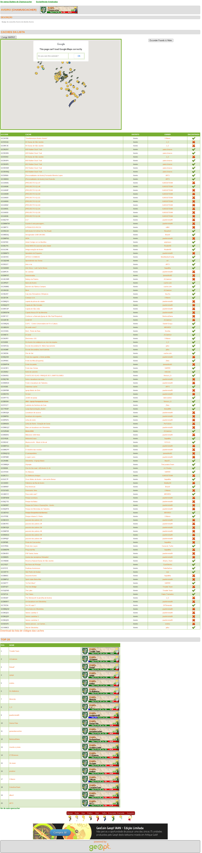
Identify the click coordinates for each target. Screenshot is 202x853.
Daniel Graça (167, 324)
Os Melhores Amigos (32, 475)
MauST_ (168, 461)
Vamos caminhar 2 (32, 620)
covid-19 (28, 320)
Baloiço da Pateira (31, 279)
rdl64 (167, 227)
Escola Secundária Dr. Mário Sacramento (40, 346)
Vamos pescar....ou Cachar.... (36, 624)
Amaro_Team (167, 561)
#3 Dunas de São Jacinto (34, 157)
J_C (167, 142)
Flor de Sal (29, 353)
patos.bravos (167, 149)
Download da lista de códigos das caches (22, 630)
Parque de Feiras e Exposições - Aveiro (39, 505)
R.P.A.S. (168, 442)
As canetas (29, 272)
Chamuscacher (24, 9)
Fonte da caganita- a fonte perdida (37, 357)
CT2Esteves (13, 755)
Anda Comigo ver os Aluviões (35, 242)
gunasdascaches (15, 731)
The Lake (28, 590)
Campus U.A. (30, 298)
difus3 (11, 795)
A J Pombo (167, 468)
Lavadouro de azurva (33, 412)
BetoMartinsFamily (167, 257)
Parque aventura (31, 498)
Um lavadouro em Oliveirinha (35, 601)
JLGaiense (168, 279)
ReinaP (11, 667)
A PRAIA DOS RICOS (33, 227)
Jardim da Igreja (31, 398)
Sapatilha (167, 268)
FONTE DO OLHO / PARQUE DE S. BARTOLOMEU (44, 375)
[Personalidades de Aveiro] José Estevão (40, 179)
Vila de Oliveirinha (31, 627)
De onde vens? (30, 327)
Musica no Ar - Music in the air (36, 442)
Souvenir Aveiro (31, 576)
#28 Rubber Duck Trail (33, 149)
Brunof (167, 235)
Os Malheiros (14, 691)
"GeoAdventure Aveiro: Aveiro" (36, 138)
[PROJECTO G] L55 (32, 212)
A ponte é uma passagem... (35, 223)
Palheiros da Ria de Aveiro (34, 483)
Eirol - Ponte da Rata (32, 331)
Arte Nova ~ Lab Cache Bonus (36, 268)
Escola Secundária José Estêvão (37, 349)
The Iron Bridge (31, 587)
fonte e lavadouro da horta (34, 379)
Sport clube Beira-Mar (33, 579)
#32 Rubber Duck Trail (33, 168)
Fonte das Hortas (31, 368)
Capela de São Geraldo (33, 305)
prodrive (12, 771)
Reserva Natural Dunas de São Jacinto (39, 561)
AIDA (27, 238)
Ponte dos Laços (31, 546)
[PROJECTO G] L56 (32, 216)
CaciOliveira (167, 564)
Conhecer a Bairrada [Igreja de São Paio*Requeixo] (43, 316)
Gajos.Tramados (167, 594)
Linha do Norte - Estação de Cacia (37, 424)
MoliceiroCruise (31, 438)
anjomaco (167, 242)
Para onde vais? (31, 494)
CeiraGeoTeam (14, 787)
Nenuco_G (168, 375)
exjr (167, 572)
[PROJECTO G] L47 (32, 183)
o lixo (27, 446)
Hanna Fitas (13, 723)
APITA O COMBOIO (32, 257)
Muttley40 (167, 483)
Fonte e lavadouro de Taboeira (36, 383)
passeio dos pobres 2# (33, 524)
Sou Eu (167, 294)
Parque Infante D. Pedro (34, 516)
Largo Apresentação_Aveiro (35, 409)
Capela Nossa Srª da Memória (36, 312)
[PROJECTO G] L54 (32, 209)
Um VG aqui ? (30, 605)
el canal (28, 335)
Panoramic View (31, 490)
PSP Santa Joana (31, 553)
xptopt (11, 675)
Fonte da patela (31, 364)
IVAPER (167, 368)
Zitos (167, 361)
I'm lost (27, 394)
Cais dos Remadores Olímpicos (36, 294)
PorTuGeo (167, 424)
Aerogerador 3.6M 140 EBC (35, 235)
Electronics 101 (31, 338)
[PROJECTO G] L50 (32, 194)
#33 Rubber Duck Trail (33, 172)
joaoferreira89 (168, 220)
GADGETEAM (167, 183)
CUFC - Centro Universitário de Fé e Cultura (41, 324)
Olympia (28, 464)
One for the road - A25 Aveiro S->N (37, 468)
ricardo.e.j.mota (14, 747)
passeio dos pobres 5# (33, 535)
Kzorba (167, 331)
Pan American (30, 487)
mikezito (168, 372)
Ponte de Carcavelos (33, 542)
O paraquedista (31, 453)
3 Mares (168, 138)
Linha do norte (30, 420)
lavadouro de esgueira (33, 416)
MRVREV (167, 327)
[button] (40, 63)
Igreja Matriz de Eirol (32, 390)
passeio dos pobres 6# (33, 538)
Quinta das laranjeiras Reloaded (36, 557)
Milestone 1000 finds (32, 435)
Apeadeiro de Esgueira (33, 253)
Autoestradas (30, 275)
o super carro (30, 457)
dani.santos (167, 398)
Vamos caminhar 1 (32, 616)
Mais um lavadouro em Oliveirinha (37, 427)
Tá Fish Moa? (30, 583)
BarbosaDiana (168, 316)
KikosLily (12, 699)
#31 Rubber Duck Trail (33, 164)
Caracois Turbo (167, 546)
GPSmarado (167, 605)
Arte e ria (28, 264)
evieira (167, 624)
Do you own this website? (48, 56)
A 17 (27, 220)
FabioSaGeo (167, 568)
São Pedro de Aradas (33, 572)
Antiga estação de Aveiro (34, 249)
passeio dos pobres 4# (33, 531)
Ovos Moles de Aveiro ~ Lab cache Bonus (40, 479)
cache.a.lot (168, 283)
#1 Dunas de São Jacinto (34, 142)
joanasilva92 (167, 275)
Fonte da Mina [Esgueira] (34, 361)
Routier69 (167, 246)
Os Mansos (29, 472)
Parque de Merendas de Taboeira (37, 509)
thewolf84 (167, 409)
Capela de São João (32, 309)
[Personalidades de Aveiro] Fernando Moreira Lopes (44, 175)
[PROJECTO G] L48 (32, 186)
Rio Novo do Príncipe (33, 564)
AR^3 (167, 175)
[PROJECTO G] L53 (32, 205)
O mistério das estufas (33, 450)
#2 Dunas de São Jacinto (34, 146)
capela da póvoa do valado (35, 301)
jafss (167, 346)
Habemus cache (31, 387)
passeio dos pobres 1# (33, 520)
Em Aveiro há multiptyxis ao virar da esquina (41, 342)
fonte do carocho (31, 372)
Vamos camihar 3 (31, 613)
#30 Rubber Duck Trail (33, 160)
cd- (167, 261)
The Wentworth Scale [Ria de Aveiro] (38, 598)
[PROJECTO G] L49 (32, 190)
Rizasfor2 (167, 231)
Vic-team (12, 763)
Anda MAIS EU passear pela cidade (38, 246)
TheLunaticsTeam (167, 464)
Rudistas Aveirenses (32, 568)
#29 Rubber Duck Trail (33, 153)
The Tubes (29, 594)
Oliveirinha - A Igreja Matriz (35, 461)
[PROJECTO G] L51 (32, 197)
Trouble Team (168, 587)
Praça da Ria (30, 550)
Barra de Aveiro (31, 283)
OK (79, 56)
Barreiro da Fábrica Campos (35, 286)
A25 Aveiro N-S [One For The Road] (38, 231)
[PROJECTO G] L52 (32, 201)
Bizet (27, 290)
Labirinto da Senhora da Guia (35, 405)
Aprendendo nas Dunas (33, 261)
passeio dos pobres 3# (33, 527)
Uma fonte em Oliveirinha (34, 609)
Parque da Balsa (31, 501)
